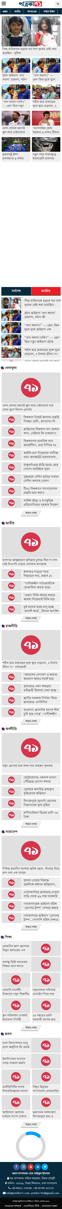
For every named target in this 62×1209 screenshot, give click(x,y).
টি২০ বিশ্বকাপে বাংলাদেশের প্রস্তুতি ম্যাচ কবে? (40, 491)
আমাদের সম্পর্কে (13, 1206)
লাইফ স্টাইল (49, 11)
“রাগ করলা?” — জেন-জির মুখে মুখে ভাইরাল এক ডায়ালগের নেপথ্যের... (41, 330)
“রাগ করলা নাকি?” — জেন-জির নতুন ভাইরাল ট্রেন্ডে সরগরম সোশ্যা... (42, 342)
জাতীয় (18, 11)
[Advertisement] (31, 193)
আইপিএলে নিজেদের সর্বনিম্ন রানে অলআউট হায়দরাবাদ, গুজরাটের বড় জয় (41, 457)
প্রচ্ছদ (5, 11)
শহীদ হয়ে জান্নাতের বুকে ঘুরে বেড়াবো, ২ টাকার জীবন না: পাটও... (42, 354)
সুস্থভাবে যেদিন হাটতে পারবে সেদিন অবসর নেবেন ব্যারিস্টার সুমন (41, 481)
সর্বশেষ (16, 291)
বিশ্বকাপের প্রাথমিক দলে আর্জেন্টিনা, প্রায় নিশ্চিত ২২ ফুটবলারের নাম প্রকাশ (40, 445)
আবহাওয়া (32, 11)
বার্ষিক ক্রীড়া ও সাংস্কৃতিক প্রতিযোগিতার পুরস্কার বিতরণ (41, 503)
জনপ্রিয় (45, 291)
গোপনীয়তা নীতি (31, 1206)
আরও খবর (31, 513)
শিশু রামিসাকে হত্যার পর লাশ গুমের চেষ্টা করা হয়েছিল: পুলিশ (42, 305)
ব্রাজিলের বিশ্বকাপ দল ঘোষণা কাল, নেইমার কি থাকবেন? (41, 431)
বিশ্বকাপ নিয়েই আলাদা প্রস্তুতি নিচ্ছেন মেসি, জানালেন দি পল (41, 421)
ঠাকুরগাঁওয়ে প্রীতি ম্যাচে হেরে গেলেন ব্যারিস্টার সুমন (41, 467)
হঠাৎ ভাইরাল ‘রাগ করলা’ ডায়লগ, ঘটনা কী (40, 315)
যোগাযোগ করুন (49, 1206)
